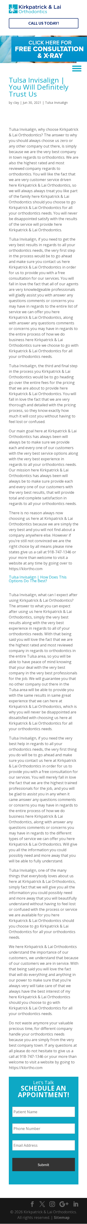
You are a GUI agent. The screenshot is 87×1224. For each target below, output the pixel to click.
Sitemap (62, 1217)
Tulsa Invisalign (56, 102)
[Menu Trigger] (75, 68)
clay (16, 102)
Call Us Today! (43, 23)
